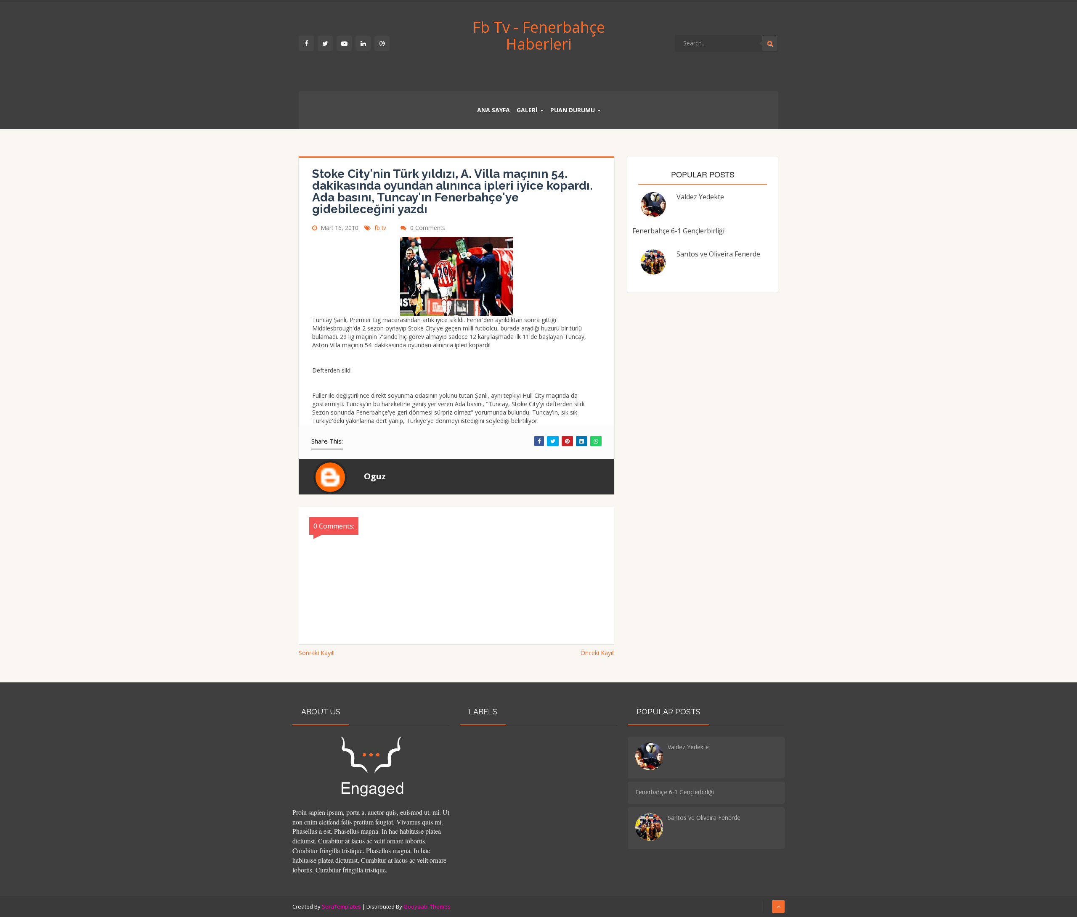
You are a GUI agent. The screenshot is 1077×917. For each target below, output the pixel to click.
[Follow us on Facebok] (306, 43)
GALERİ (527, 110)
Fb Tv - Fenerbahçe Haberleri (538, 35)
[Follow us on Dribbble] (382, 43)
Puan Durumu (572, 110)
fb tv (381, 228)
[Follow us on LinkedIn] (363, 43)
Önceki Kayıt (597, 653)
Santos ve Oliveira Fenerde (718, 254)
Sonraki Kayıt (316, 653)
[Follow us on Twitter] (325, 43)
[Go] (769, 43)
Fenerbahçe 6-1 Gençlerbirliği (678, 230)
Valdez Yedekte (700, 196)
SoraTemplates (341, 906)
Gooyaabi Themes (427, 906)
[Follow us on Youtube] (344, 43)
